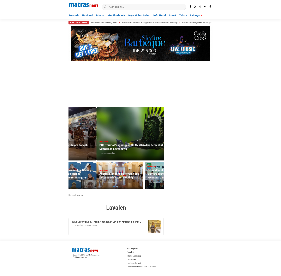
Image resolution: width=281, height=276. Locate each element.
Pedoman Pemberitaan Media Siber (141, 266)
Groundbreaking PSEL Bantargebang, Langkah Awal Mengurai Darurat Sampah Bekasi (201, 22)
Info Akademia (116, 16)
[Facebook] (190, 6)
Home (71, 195)
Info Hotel (159, 16)
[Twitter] (195, 6)
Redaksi (130, 252)
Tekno (183, 16)
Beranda (73, 16)
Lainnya (195, 16)
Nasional (87, 16)
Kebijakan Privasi (134, 263)
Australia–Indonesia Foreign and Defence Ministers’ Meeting (130, 22)
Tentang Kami (132, 248)
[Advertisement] (140, 83)
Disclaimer (131, 259)
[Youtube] (205, 6)
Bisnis (100, 16)
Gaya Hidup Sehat (139, 16)
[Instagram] (200, 6)
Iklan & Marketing (134, 256)
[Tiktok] (210, 6)
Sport (172, 16)
